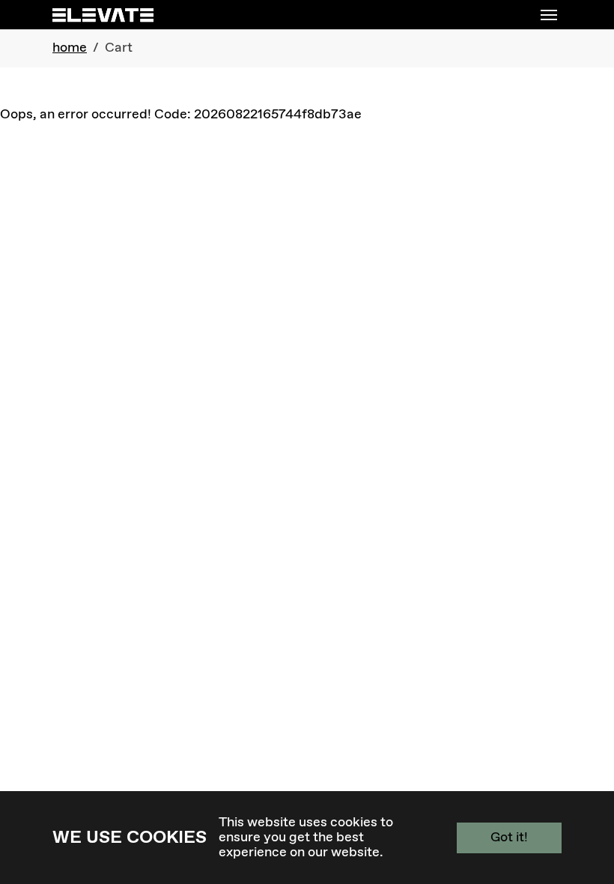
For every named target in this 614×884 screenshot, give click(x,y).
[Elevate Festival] (103, 14)
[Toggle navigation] (549, 15)
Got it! (509, 838)
